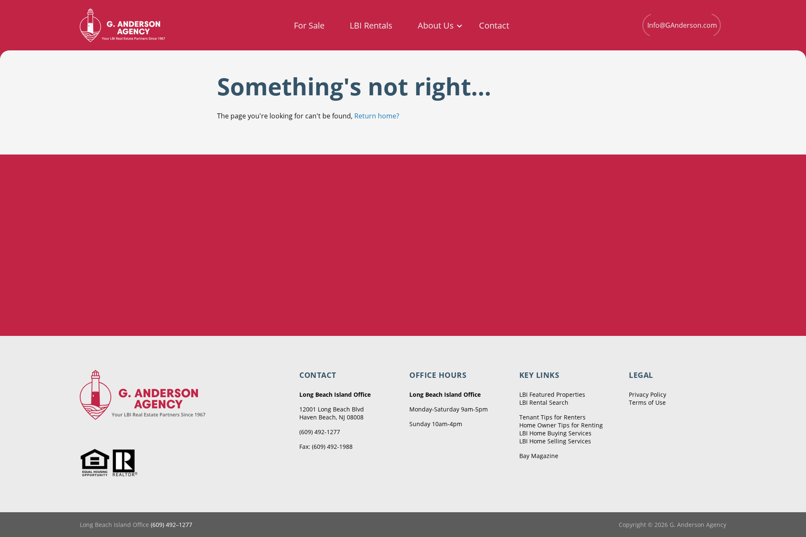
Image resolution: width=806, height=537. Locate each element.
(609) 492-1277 (319, 432)
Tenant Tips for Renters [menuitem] (552, 417)
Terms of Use (647, 402)
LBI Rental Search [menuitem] (543, 402)
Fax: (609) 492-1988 (326, 447)
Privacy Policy (647, 394)
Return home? (376, 115)
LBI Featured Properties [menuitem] (552, 394)
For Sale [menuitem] (309, 25)
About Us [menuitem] (436, 25)
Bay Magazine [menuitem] (538, 456)
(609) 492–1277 (171, 525)
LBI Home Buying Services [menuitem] (555, 433)
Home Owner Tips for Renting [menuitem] (561, 425)
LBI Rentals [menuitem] (371, 25)
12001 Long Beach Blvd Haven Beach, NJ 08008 (331, 413)
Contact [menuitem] (494, 25)
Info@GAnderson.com (682, 25)
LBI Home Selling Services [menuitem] (555, 441)
